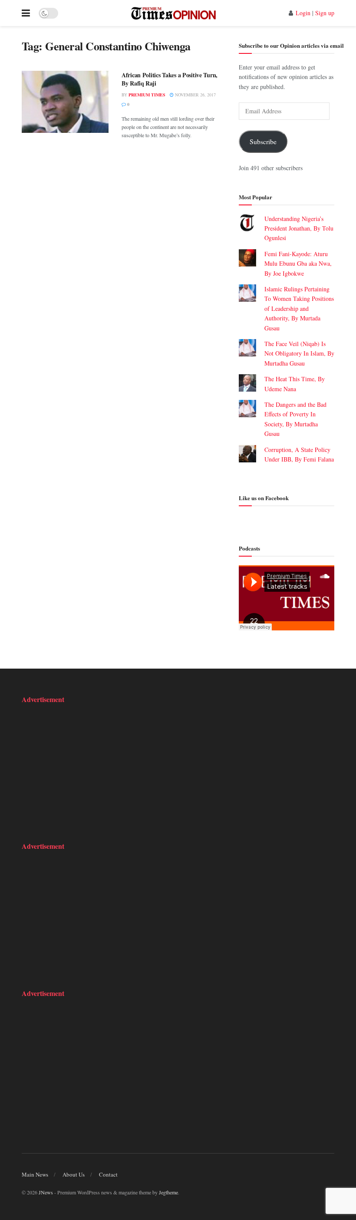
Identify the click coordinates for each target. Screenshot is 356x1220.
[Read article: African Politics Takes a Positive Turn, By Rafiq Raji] (65, 102)
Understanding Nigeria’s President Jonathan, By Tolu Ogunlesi (298, 228)
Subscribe (263, 141)
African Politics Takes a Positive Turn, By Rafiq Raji (170, 79)
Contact (108, 1174)
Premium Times (147, 95)
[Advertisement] (76, 767)
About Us (74, 1174)
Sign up (324, 13)
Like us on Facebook (264, 498)
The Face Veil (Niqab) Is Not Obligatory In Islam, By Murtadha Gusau (299, 353)
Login (303, 13)
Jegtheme (168, 1192)
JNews (46, 1192)
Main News (35, 1174)
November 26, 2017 (195, 95)
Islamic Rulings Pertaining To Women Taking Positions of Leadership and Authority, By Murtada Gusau (299, 308)
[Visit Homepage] (173, 13)
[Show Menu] (26, 13)
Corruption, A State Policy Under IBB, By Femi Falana (299, 459)
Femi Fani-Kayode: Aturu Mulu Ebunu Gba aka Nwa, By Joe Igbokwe (298, 263)
